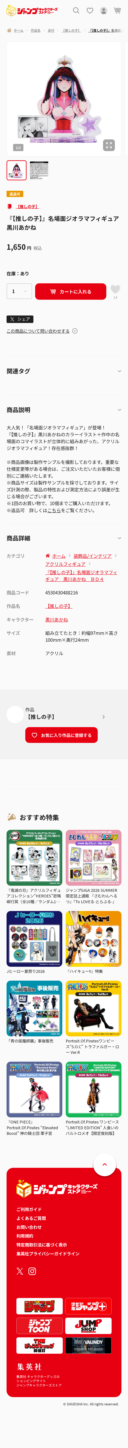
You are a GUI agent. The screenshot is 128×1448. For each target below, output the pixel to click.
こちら (54, 510)
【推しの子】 (27, 206)
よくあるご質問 (31, 1218)
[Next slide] (124, 99)
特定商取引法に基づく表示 (41, 1244)
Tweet (20, 319)
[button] (17, 170)
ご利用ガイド (29, 1209)
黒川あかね (56, 619)
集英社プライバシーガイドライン (47, 1253)
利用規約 (24, 1236)
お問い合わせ (29, 1227)
